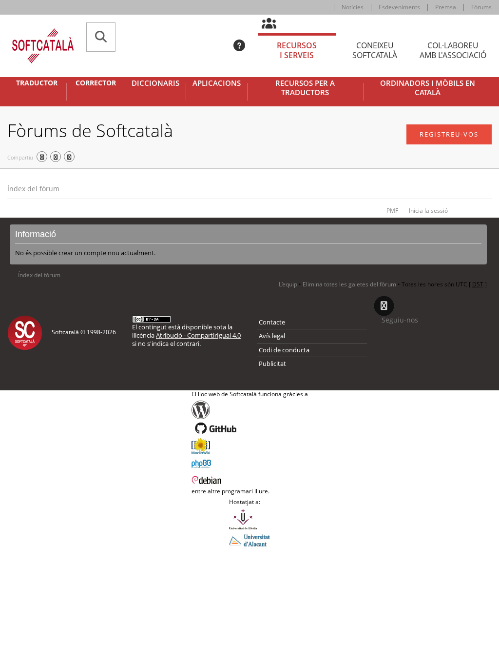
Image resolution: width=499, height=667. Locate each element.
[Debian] (250, 479)
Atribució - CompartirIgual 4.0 (198, 335)
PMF (392, 210)
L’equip (288, 284)
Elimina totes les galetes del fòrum (349, 284)
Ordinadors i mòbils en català (427, 88)
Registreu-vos (449, 134)
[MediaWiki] (250, 446)
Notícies (353, 7)
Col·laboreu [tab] (453, 50)
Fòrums (481, 7)
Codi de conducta (284, 349)
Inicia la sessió (428, 210)
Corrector (96, 83)
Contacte (272, 322)
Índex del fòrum (33, 188)
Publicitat (272, 363)
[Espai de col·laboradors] (274, 24)
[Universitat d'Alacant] (249, 539)
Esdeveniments (399, 7)
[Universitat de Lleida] (249, 519)
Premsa (445, 7)
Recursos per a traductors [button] (305, 88)
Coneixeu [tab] (374, 50)
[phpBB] (250, 462)
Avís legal (272, 335)
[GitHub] (250, 428)
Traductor (37, 83)
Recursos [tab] (297, 50)
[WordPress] (250, 410)
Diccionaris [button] (155, 83)
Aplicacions (216, 83)
